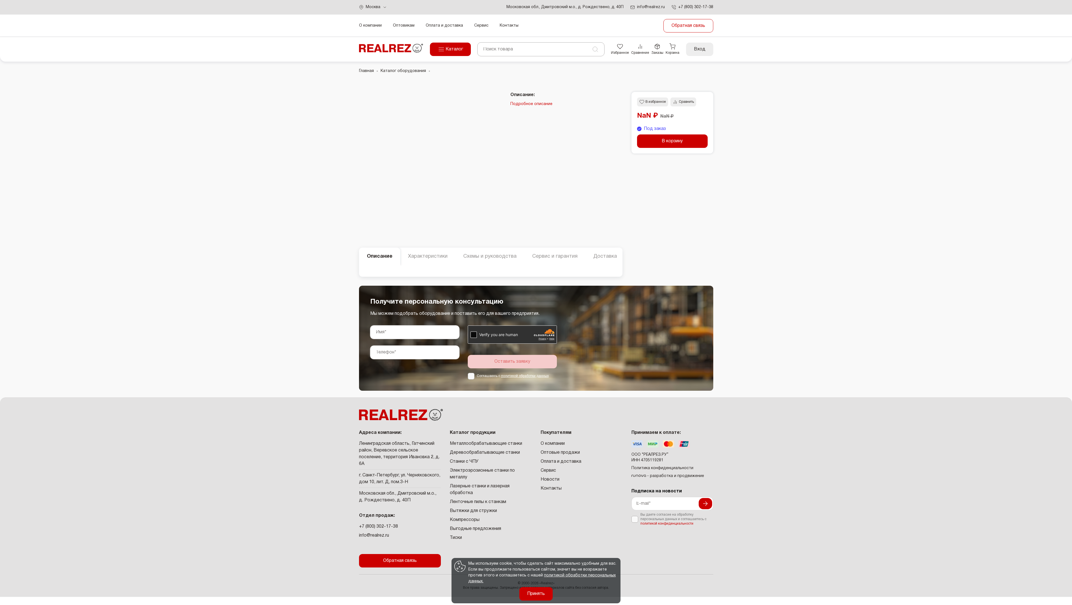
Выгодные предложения (475, 529)
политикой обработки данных (525, 376)
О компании (370, 25)
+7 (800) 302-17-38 (378, 527)
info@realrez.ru (374, 535)
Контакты (509, 25)
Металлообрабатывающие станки (486, 444)
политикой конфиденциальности (666, 523)
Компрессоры (465, 520)
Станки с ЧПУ (464, 462)
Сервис (481, 25)
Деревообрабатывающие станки (485, 453)
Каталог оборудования (403, 71)
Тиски (456, 538)
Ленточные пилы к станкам (478, 502)
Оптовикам (404, 25)
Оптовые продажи (560, 453)
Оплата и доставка (444, 25)
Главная (366, 71)
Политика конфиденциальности (662, 468)
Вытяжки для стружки (473, 511)
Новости (550, 479)
